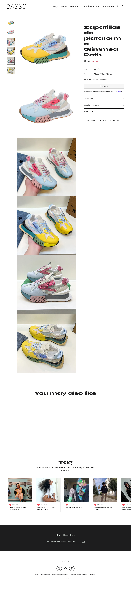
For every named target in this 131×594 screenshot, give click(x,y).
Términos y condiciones (78, 574)
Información (108, 6)
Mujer (64, 6)
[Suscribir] (83, 541)
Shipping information (92, 105)
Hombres (74, 6)
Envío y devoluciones (42, 574)
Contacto (92, 574)
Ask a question (89, 112)
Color (86, 69)
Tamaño (97, 69)
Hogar (55, 6)
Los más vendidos (90, 6)
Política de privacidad (60, 574)
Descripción (88, 98)
